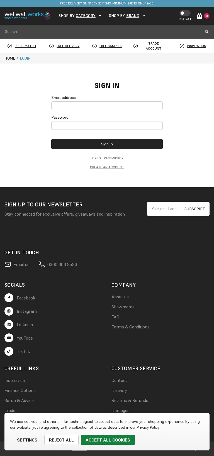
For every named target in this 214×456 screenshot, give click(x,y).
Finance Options (20, 390)
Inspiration (14, 380)
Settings (27, 440)
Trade (9, 410)
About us (120, 296)
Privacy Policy (148, 427)
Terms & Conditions (130, 327)
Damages (120, 410)
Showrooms (123, 306)
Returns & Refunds (129, 400)
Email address (63, 97)
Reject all (61, 440)
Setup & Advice (19, 400)
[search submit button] (207, 31)
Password (60, 117)
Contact (119, 380)
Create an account (107, 167)
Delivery (119, 390)
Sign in (107, 144)
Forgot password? (107, 158)
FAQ (115, 317)
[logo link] (28, 15)
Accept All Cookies (108, 440)
